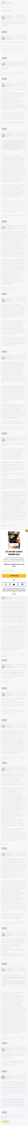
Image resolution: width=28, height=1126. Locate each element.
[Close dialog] (26, 531)
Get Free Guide (14, 575)
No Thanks (14, 594)
